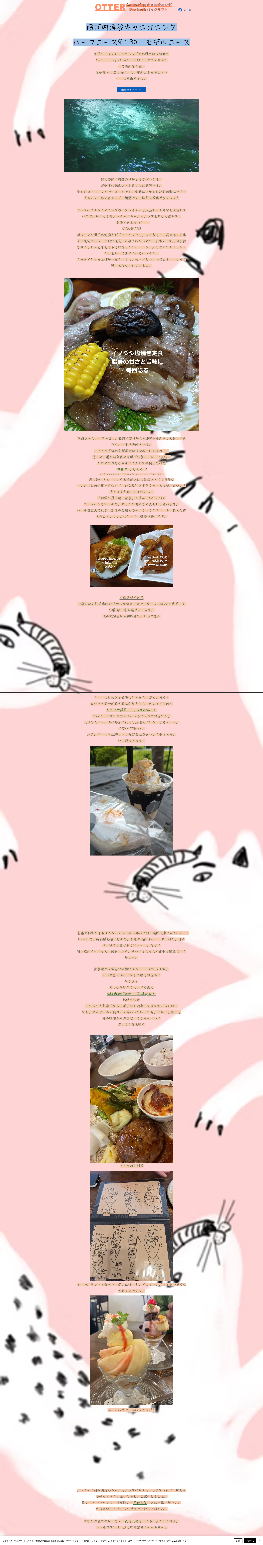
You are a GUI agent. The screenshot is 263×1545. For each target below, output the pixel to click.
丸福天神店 (133, 1521)
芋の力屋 (140, 1502)
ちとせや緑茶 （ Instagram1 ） (131, 710)
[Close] (259, 1540)
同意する (250, 1540)
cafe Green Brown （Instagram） (131, 993)
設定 (238, 1540)
